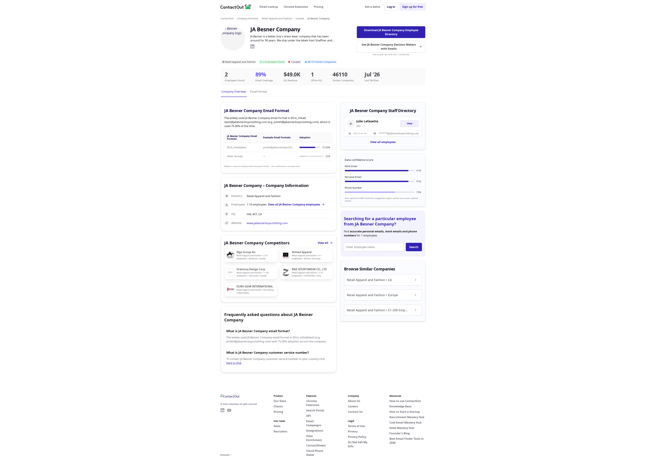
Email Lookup (269, 7)
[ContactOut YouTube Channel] (229, 430)
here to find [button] (233, 363)
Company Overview (233, 91)
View (409, 123)
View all (323, 243)
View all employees (383, 142)
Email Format (258, 91)
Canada (300, 18)
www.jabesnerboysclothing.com (267, 223)
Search (413, 247)
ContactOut (227, 18)
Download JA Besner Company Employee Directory (391, 32)
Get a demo (372, 7)
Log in (391, 7)
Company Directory (247, 18)
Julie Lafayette (367, 121)
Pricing (318, 7)
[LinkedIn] (252, 46)
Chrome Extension (296, 7)
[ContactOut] (236, 7)
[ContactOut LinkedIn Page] (222, 430)
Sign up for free (412, 7)
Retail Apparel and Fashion (277, 18)
